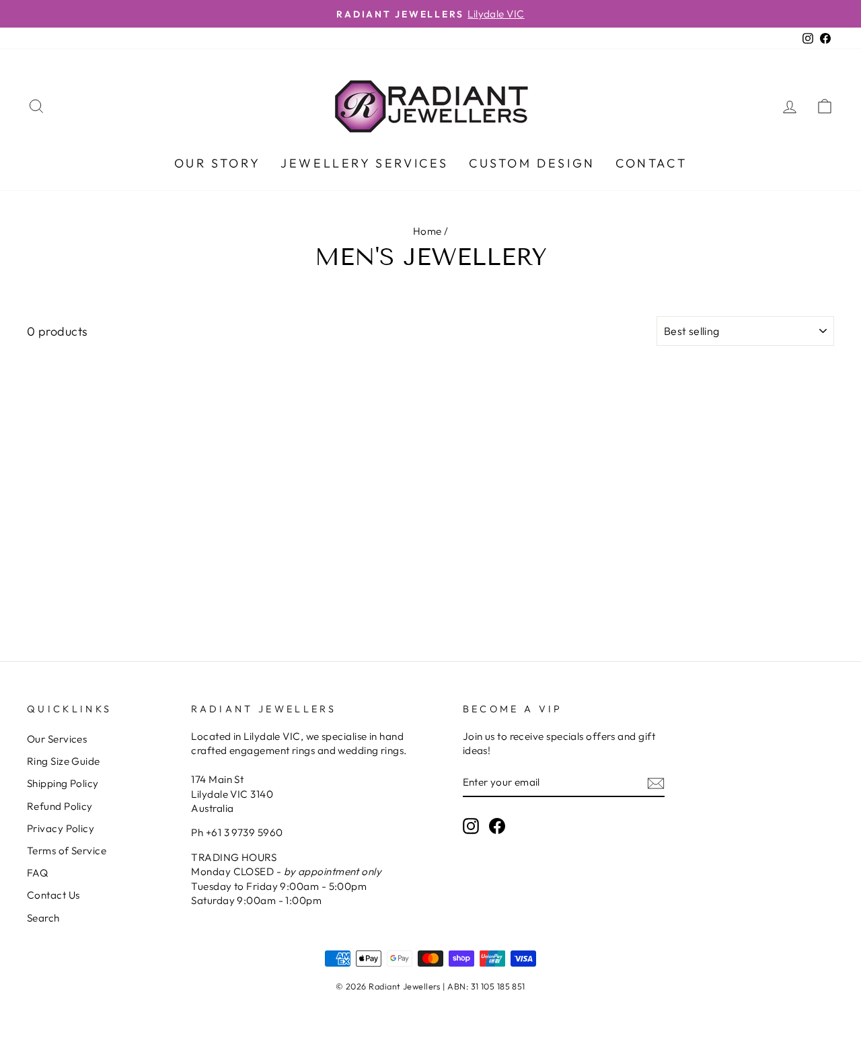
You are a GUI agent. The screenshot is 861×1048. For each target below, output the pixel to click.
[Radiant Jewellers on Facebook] (497, 825)
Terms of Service (66, 850)
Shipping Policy (63, 783)
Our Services (57, 739)
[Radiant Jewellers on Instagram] (471, 825)
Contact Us (53, 895)
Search (43, 917)
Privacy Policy (60, 828)
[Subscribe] (656, 783)
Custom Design (532, 163)
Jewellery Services (364, 163)
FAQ (37, 872)
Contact (651, 163)
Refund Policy (60, 806)
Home (427, 231)
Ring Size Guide (63, 761)
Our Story (217, 163)
